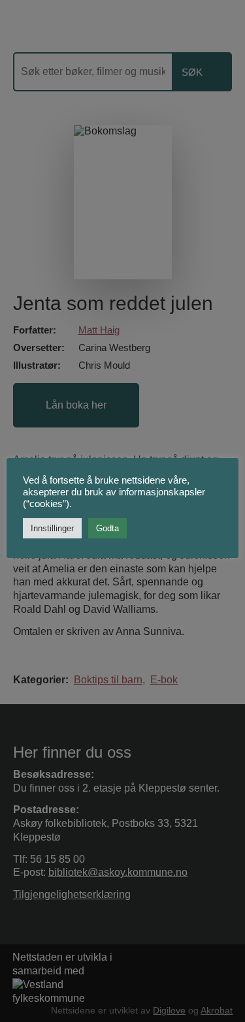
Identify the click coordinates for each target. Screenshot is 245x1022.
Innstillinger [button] (52, 528)
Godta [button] (107, 528)
